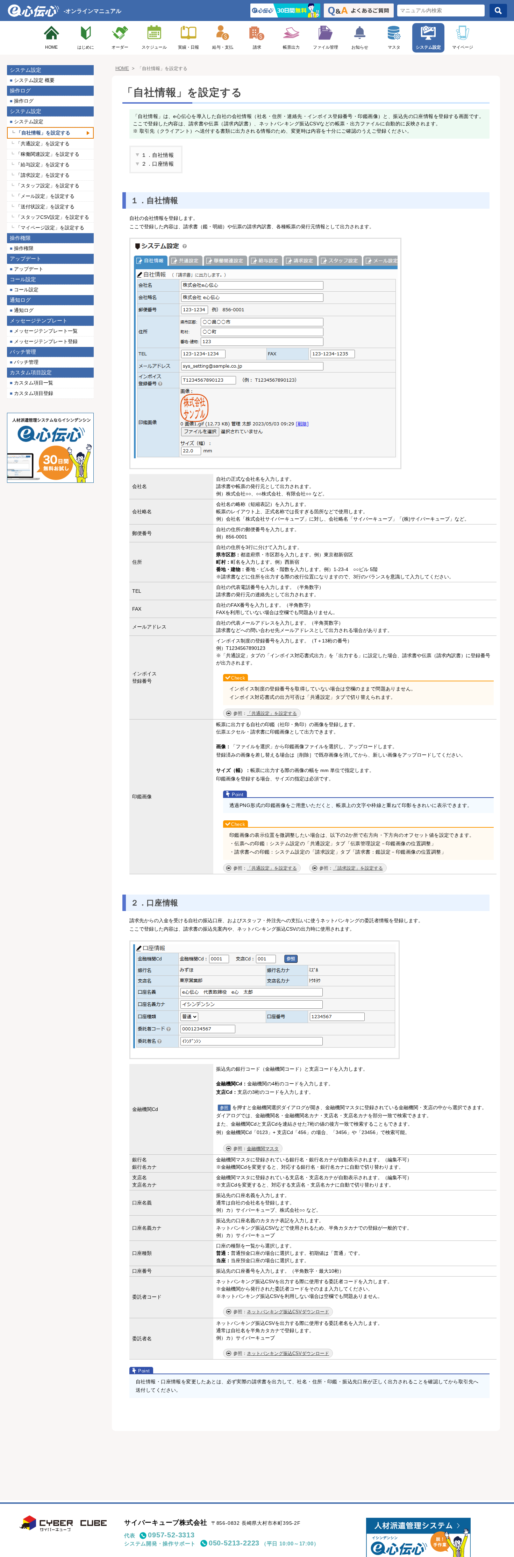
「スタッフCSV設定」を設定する (52, 217)
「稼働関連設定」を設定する (47, 154)
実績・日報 (188, 47)
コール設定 (26, 289)
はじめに (85, 47)
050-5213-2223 (234, 1543)
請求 (257, 47)
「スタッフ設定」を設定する (47, 185)
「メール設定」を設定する (45, 196)
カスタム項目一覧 (33, 382)
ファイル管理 (325, 47)
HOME (51, 47)
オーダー (120, 47)
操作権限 (24, 248)
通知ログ (24, 310)
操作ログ (24, 101)
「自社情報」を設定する (43, 132)
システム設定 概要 (34, 80)
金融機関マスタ (263, 1148)
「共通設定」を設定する (272, 713)
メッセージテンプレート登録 (46, 341)
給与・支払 (222, 47)
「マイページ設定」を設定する (50, 227)
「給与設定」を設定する (43, 164)
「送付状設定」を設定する (45, 206)
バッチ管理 (26, 362)
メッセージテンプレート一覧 (46, 331)
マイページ (462, 47)
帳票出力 (291, 47)
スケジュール (154, 47)
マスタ (394, 47)
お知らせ (359, 47)
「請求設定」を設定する (358, 868)
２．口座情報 (157, 164)
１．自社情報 (157, 155)
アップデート (28, 269)
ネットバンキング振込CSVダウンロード (288, 1311)
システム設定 (428, 47)
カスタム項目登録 (33, 393)
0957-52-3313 (171, 1535)
